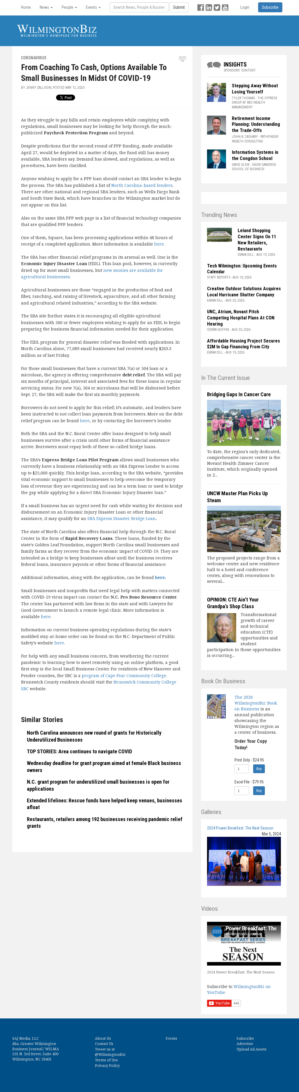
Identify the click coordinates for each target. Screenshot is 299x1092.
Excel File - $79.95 (249, 782)
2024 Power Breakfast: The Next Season (240, 828)
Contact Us (104, 1043)
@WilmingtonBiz (110, 1054)
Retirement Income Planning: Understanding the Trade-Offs (256, 124)
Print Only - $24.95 (249, 760)
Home (26, 7)
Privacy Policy (107, 1065)
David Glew (240, 165)
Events (171, 1038)
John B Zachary (245, 137)
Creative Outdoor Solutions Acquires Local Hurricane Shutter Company (244, 292)
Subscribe (245, 1038)
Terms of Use (106, 1060)
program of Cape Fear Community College (124, 675)
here (159, 244)
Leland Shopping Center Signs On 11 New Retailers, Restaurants (257, 239)
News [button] (45, 7)
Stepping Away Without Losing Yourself (255, 89)
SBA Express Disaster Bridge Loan (121, 518)
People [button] (68, 7)
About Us (103, 1038)
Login (244, 7)
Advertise (245, 1043)
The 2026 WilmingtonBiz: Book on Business (255, 703)
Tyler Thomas (243, 98)
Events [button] (92, 7)
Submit (179, 7)
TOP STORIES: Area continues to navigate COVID (79, 751)
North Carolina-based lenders (142, 185)
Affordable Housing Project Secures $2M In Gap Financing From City (243, 344)
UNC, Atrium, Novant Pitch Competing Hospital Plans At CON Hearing (240, 318)
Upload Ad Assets (252, 1049)
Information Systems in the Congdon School (255, 155)
